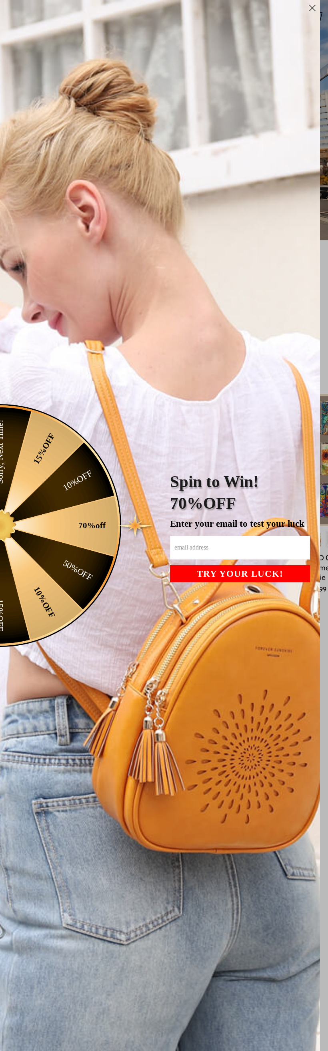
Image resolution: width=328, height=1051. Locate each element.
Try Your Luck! (240, 574)
